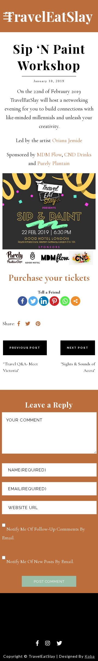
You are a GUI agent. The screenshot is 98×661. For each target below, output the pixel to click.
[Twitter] (33, 301)
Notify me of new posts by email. (40, 561)
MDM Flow (49, 154)
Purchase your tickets (49, 277)
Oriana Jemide (67, 140)
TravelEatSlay (49, 16)
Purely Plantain (53, 163)
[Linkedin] (43, 301)
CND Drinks (77, 154)
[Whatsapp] (65, 301)
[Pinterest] (54, 301)
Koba (90, 656)
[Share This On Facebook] (19, 323)
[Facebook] (22, 301)
